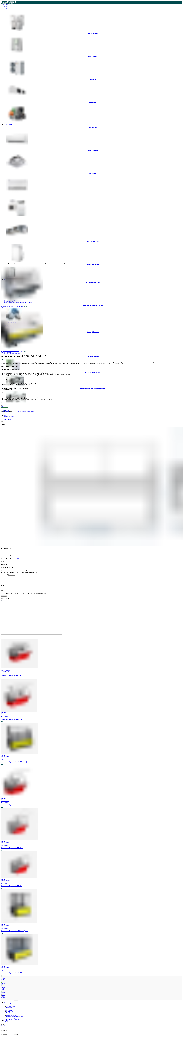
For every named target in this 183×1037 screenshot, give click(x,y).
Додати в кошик (4, 407)
